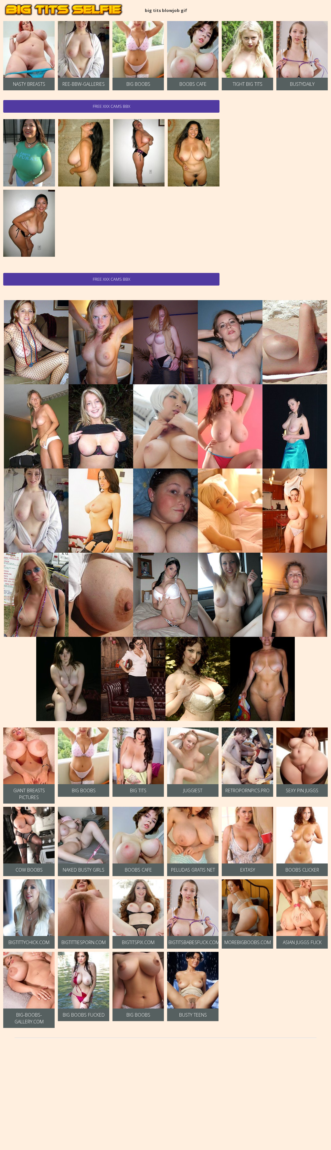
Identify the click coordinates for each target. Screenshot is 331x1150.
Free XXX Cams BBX (111, 106)
